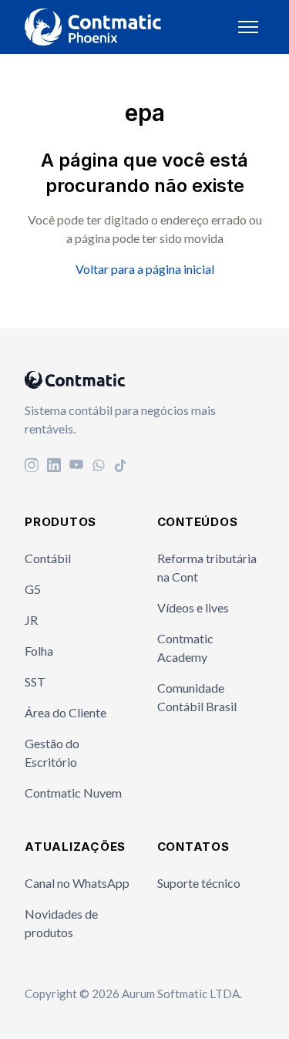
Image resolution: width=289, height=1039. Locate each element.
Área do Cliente (65, 712)
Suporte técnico (198, 882)
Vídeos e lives (193, 607)
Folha (39, 650)
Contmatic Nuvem (73, 792)
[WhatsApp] (99, 466)
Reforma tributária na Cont (207, 567)
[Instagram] (32, 466)
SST (35, 681)
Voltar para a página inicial (145, 268)
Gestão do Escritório (52, 752)
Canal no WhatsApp (77, 882)
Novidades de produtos (61, 922)
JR (31, 619)
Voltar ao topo (212, 996)
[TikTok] (121, 466)
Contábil (48, 558)
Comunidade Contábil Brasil (197, 696)
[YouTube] (76, 466)
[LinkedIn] (54, 466)
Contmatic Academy (185, 647)
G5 (33, 589)
